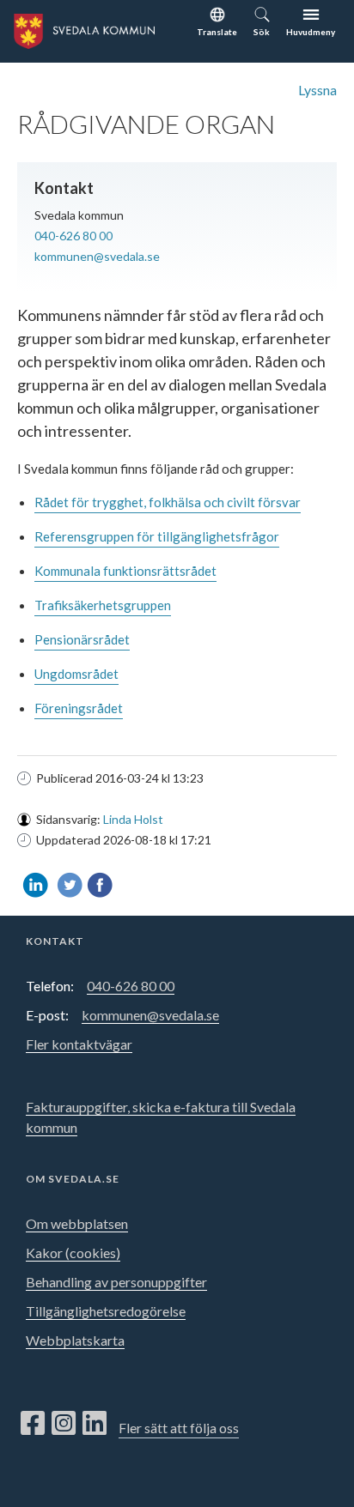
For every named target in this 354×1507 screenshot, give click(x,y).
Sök (261, 32)
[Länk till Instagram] (63, 1423)
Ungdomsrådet (76, 673)
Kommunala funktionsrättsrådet (125, 570)
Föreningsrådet (78, 708)
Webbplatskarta (75, 1340)
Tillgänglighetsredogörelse (106, 1311)
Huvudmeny (310, 32)
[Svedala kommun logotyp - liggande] (77, 29)
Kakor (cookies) (73, 1252)
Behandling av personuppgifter (116, 1282)
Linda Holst (133, 819)
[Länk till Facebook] (32, 1423)
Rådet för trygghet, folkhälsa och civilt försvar (167, 502)
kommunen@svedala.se (97, 256)
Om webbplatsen (77, 1223)
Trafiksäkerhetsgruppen (102, 605)
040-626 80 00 (73, 235)
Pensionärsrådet (82, 639)
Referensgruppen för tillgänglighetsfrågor (156, 536)
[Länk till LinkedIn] (94, 1423)
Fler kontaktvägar (79, 1044)
